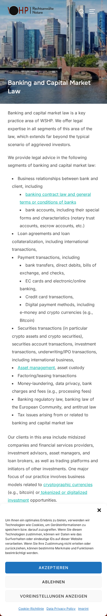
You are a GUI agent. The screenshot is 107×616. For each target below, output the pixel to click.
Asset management (36, 367)
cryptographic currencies (67, 484)
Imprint (83, 609)
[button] (99, 510)
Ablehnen (53, 581)
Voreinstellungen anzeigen (53, 596)
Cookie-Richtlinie (31, 609)
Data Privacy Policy (61, 609)
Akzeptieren (53, 567)
